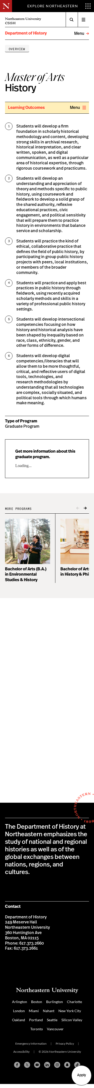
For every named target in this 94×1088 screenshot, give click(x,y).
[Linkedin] (47, 1065)
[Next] (85, 508)
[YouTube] (37, 1065)
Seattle (52, 1020)
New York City (69, 1011)
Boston (36, 1002)
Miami (34, 1011)
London (19, 1011)
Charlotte (74, 1002)
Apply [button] (81, 1075)
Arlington (19, 1002)
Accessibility (21, 1051)
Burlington (54, 1002)
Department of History (26, 33)
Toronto (36, 1029)
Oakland (18, 1020)
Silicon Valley (71, 1020)
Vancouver (55, 1029)
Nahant (48, 1011)
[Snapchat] (67, 1065)
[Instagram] (57, 1065)
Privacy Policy (65, 1043)
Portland (36, 1020)
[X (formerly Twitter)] (27, 1065)
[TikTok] (77, 1065)
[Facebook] (17, 1065)
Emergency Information (31, 1043)
